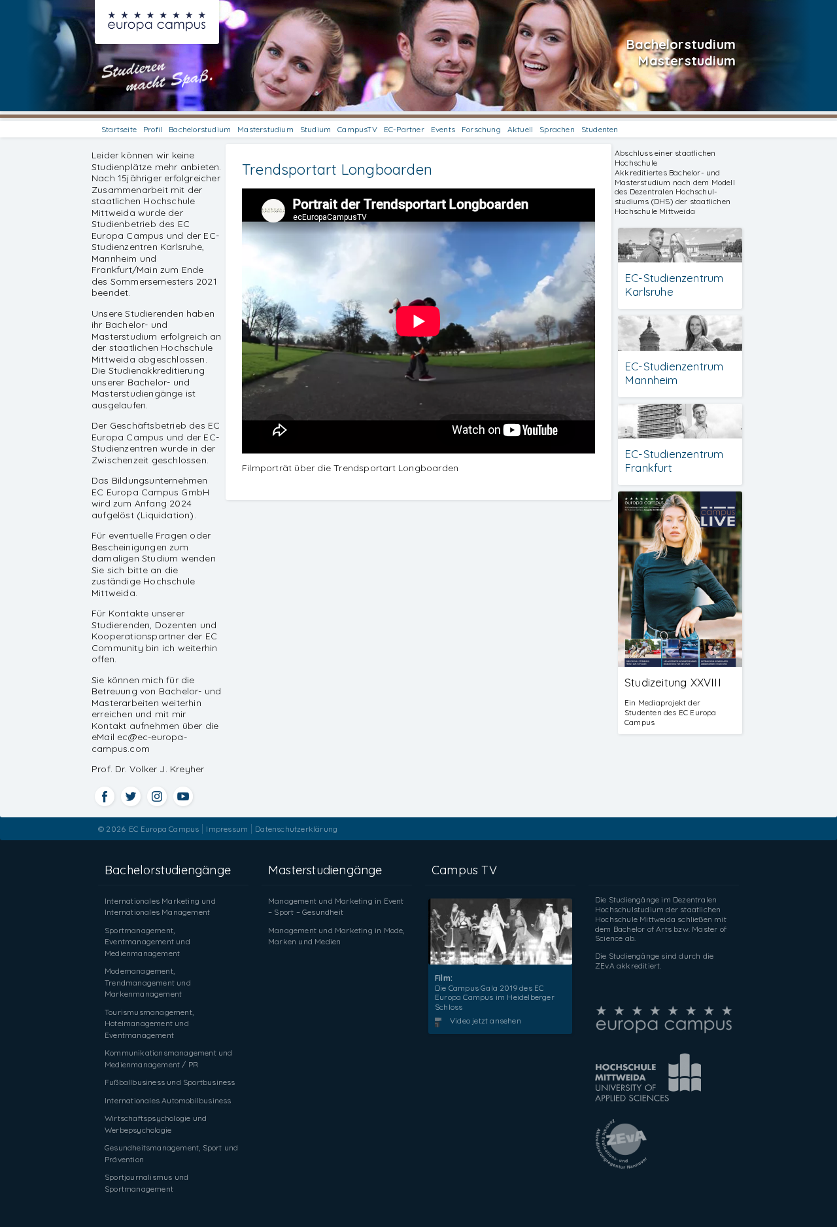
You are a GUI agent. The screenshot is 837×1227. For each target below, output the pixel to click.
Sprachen (557, 129)
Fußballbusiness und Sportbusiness (170, 1082)
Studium (315, 129)
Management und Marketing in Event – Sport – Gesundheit (336, 906)
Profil (152, 129)
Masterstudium (265, 129)
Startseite (119, 129)
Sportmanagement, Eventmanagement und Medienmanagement (147, 941)
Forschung (481, 129)
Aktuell (520, 129)
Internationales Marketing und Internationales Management (160, 906)
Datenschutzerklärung (296, 829)
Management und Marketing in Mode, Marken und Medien (336, 936)
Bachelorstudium (200, 129)
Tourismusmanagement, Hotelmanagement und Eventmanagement (149, 1023)
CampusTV (357, 129)
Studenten (600, 129)
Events (443, 129)
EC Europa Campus (164, 829)
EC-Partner (404, 129)
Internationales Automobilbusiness (168, 1100)
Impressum (227, 829)
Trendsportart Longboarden (337, 169)
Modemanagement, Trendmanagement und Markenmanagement (148, 982)
